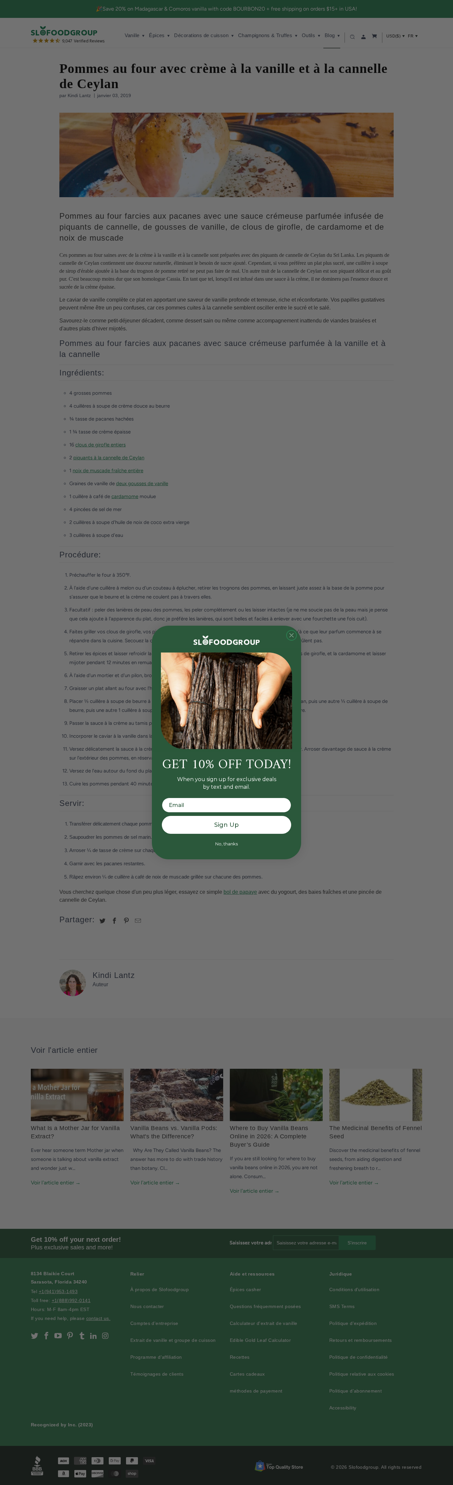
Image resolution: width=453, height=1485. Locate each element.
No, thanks (226, 843)
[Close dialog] (291, 635)
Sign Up (226, 824)
